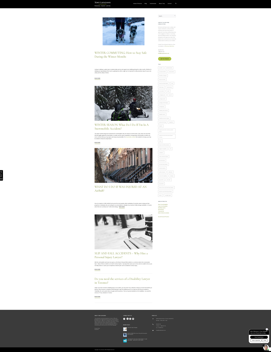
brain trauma (169, 87)
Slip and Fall (161, 209)
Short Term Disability (163, 204)
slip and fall (161, 179)
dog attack (171, 122)
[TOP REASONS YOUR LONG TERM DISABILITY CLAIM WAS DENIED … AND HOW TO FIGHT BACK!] (125, 340)
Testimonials (153, 3)
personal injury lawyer (163, 164)
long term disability (162, 148)
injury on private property (164, 144)
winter (160, 195)
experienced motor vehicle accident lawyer (166, 130)
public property (162, 172)
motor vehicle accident (163, 156)
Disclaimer (97, 329)
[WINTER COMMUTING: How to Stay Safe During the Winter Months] (125, 335)
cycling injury (161, 106)
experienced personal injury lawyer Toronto (166, 136)
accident (160, 67)
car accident (161, 91)
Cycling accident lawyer (163, 102)
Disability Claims (161, 207)
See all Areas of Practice (163, 216)
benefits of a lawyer (163, 75)
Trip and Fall (161, 211)
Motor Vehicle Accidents (163, 213)
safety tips (170, 172)
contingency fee (162, 94)
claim (168, 91)
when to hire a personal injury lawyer (166, 187)
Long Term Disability (162, 206)
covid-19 (170, 94)
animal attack (171, 71)
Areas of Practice (137, 3)
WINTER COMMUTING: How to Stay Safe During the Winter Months (121, 54)
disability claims (162, 114)
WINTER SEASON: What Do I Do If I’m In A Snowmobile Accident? (122, 126)
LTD (170, 148)
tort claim (168, 179)
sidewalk (171, 175)
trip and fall (161, 183)
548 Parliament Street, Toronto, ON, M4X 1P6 (164, 318)
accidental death (169, 67)
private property (162, 168)
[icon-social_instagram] (133, 319)
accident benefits (162, 71)
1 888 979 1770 (163, 325)
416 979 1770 (158, 324)
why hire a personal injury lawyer (165, 191)
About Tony (162, 3)
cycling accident (162, 98)
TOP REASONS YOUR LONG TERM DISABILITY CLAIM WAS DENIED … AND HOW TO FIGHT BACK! (137, 339)
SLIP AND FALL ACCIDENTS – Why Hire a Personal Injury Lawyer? (121, 255)
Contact (170, 3)
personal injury (162, 160)
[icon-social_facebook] (124, 319)
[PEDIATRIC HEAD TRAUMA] (125, 329)
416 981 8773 (160, 327)
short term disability (163, 175)
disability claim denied (163, 110)
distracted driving (162, 122)
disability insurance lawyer (164, 118)
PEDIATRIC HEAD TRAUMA (132, 327)
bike (172, 83)
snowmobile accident (131, 137)
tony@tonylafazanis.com (161, 330)
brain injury (161, 87)
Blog (146, 3)
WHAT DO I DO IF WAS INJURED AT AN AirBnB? (121, 188)
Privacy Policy (97, 328)
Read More (97, 78)
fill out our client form (169, 46)
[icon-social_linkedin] (130, 319)
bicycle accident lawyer (163, 83)
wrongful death (168, 195)
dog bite (160, 125)
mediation (161, 152)
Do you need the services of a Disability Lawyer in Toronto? (122, 280)
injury (160, 141)
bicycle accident (162, 79)
